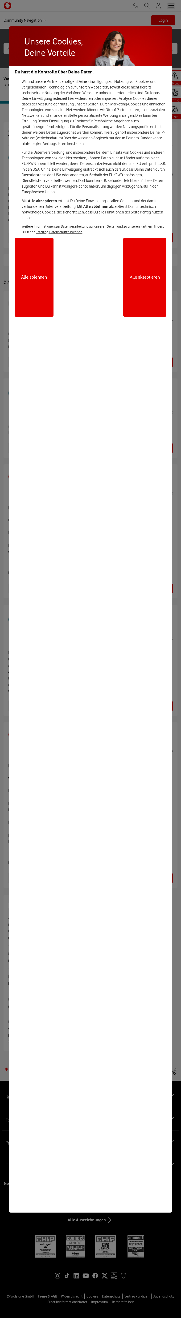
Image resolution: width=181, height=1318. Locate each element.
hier (71, 98)
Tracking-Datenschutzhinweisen (59, 232)
